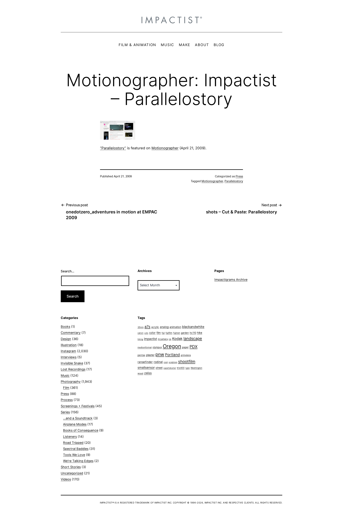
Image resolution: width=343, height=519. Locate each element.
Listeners (70, 436)
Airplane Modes (74, 424)
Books (65, 326)
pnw (159, 354)
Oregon (172, 346)
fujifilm (169, 332)
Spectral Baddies (75, 449)
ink (170, 339)
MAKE (184, 45)
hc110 (193, 332)
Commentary (71, 333)
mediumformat (145, 347)
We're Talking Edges (78, 461)
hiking (140, 339)
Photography (71, 381)
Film (66, 388)
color (152, 332)
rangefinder (145, 362)
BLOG (219, 45)
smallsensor (146, 367)
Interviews (68, 357)
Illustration (69, 345)
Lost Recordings (73, 369)
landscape (192, 338)
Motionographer (164, 148)
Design (66, 339)
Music (65, 375)
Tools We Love (74, 455)
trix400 (181, 367)
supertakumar (169, 368)
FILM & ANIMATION (137, 45)
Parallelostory (234, 181)
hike (199, 332)
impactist (150, 339)
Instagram (68, 351)
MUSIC (167, 45)
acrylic (155, 327)
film (158, 332)
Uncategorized (72, 473)
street (159, 367)
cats (146, 333)
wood (140, 373)
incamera (163, 339)
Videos (66, 479)
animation (175, 326)
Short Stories (71, 467)
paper (185, 347)
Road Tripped (73, 443)
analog (164, 327)
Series (65, 412)
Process (67, 400)
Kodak (177, 338)
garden (185, 332)
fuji (163, 332)
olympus (157, 347)
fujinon (176, 332)
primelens (186, 355)
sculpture (173, 362)
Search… (67, 271)
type (187, 368)
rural (166, 362)
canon (140, 333)
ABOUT (202, 45)
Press (239, 176)
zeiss (148, 373)
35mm (141, 327)
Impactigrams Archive (230, 279)
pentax (141, 355)
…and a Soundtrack (78, 418)
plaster (150, 355)
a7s (147, 326)
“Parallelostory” (113, 148)
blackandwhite (193, 327)
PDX (193, 346)
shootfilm (186, 361)
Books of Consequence (80, 430)
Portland (172, 354)
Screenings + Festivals (78, 406)
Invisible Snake (72, 363)
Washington (196, 368)
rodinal (158, 362)
